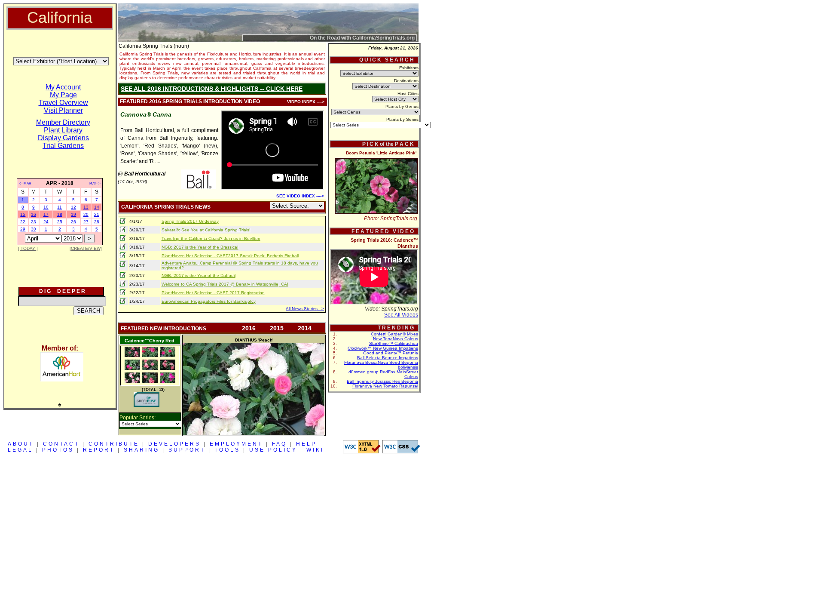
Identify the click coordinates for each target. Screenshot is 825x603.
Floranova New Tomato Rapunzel (385, 386)
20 (86, 214)
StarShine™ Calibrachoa (393, 343)
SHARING (141, 450)
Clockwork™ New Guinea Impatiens (383, 348)
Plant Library (63, 130)
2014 (305, 328)
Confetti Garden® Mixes (394, 334)
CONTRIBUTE (114, 444)
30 (33, 229)
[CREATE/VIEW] (86, 248)
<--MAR (25, 183)
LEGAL (20, 450)
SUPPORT (186, 450)
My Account (63, 87)
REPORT (99, 450)
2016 (249, 328)
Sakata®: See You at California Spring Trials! (206, 230)
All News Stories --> (305, 308)
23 (33, 221)
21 (96, 214)
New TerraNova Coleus (395, 338)
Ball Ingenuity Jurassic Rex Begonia (382, 381)
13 (86, 207)
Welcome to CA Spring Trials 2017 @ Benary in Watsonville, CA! (225, 284)
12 (73, 207)
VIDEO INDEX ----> (305, 101)
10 (46, 207)
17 (46, 214)
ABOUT (21, 444)
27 (86, 221)
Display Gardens (63, 138)
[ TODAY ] (28, 248)
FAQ (279, 444)
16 (33, 214)
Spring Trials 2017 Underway (190, 221)
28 (96, 221)
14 (96, 207)
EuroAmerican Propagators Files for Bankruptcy (209, 301)
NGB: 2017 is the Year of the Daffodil (198, 275)
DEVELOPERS (174, 444)
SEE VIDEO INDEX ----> (300, 196)
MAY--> (95, 183)
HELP (306, 444)
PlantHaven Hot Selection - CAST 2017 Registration (213, 292)
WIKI (315, 450)
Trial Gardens (63, 145)
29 (22, 229)
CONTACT (61, 444)
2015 (277, 328)
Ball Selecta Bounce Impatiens (387, 357)
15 (22, 214)
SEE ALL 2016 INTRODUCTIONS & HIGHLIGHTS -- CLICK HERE (211, 88)
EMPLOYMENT (236, 444)
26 (73, 221)
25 (59, 221)
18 (59, 214)
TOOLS (227, 450)
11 (59, 207)
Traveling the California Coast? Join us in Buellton (211, 238)
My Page (63, 94)
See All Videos (401, 315)
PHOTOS (58, 450)
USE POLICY (273, 450)
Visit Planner (63, 110)
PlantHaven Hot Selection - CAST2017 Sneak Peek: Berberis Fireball (230, 255)
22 (22, 221)
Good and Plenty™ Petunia (390, 353)
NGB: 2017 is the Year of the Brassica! (200, 247)
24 (46, 221)
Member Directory (63, 122)
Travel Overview (63, 102)
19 (73, 214)
